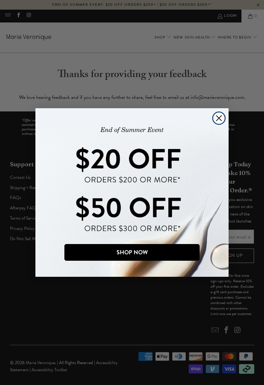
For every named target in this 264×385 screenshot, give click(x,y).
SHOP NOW (132, 252)
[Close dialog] (218, 118)
